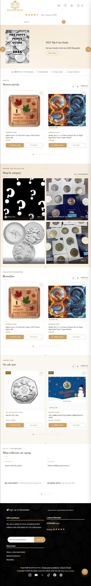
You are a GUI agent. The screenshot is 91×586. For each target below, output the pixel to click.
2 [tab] (33, 154)
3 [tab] (36, 154)
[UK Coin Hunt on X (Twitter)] (42, 575)
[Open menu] (82, 5)
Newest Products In (13, 556)
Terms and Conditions (50, 568)
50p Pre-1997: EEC (68, 483)
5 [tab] (43, 154)
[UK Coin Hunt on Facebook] (55, 575)
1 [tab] (29, 154)
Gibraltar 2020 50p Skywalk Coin (30, 483)
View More (33, 145)
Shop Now (52, 50)
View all (84, 86)
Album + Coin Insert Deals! (15, 552)
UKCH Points (65, 568)
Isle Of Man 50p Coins (57, 412)
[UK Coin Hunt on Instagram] (30, 575)
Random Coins (11, 132)
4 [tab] (39, 154)
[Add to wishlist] (41, 93)
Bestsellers (10, 559)
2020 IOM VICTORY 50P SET (59, 415)
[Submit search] (64, 22)
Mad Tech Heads (67, 571)
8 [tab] (53, 154)
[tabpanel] (24, 119)
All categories (81, 174)
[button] (72, 6)
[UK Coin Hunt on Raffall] (61, 575)
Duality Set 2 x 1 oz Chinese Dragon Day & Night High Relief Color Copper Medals (23, 136)
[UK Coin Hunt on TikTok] (48, 575)
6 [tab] (46, 154)
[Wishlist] (65, 6)
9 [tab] (56, 154)
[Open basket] (85, 572)
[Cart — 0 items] (78, 6)
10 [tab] (59, 154)
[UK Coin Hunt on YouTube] (36, 575)
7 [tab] (49, 154)
